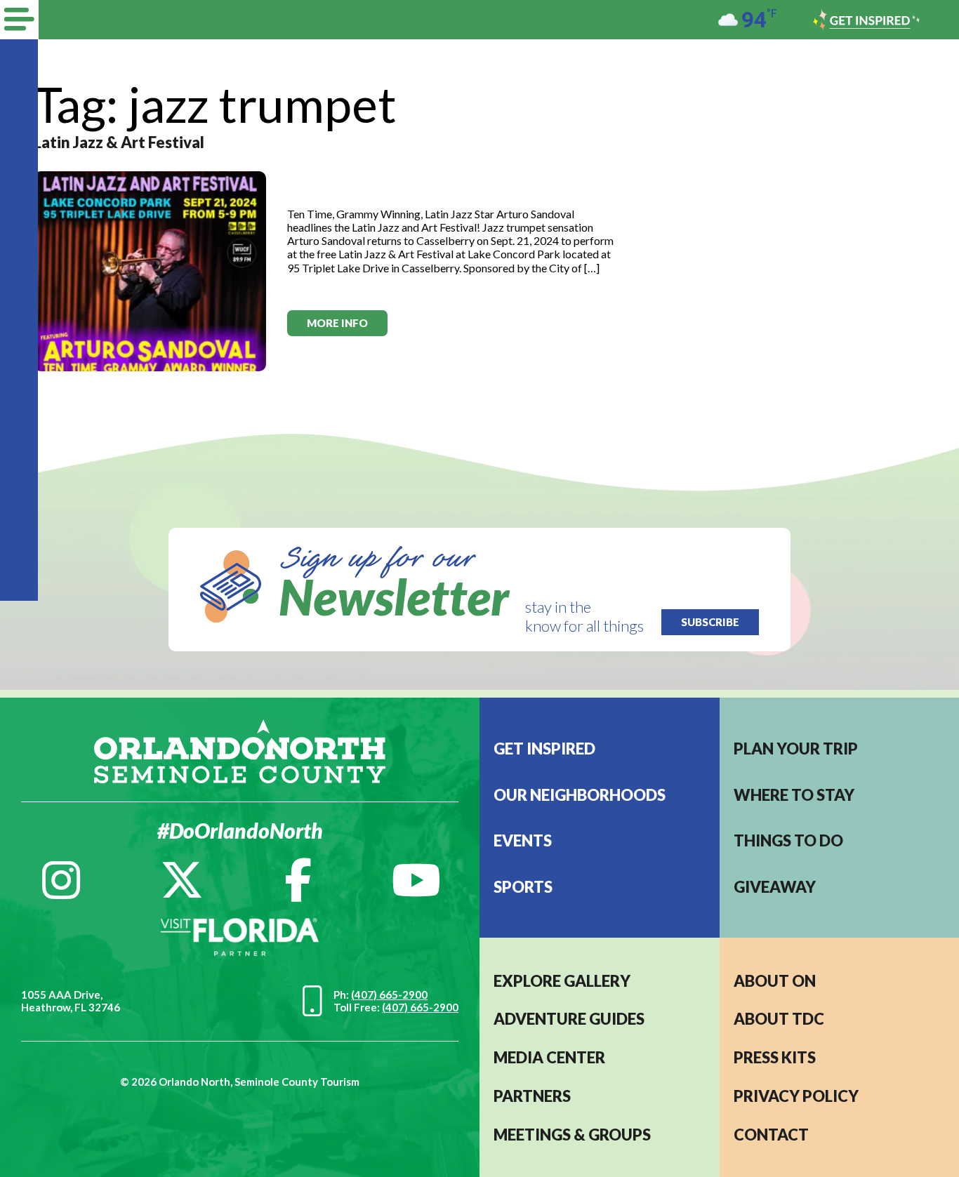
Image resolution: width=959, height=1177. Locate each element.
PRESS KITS (775, 1057)
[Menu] (19, 19)
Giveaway (775, 886)
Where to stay (794, 794)
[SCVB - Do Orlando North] (239, 750)
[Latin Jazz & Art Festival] (150, 270)
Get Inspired (544, 748)
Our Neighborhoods (580, 794)
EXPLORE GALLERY (562, 980)
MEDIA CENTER (549, 1057)
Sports (523, 886)
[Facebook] (298, 880)
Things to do (788, 840)
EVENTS (523, 840)
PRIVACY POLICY (796, 1095)
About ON (775, 980)
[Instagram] (61, 880)
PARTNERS (532, 1095)
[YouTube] (416, 880)
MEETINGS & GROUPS (572, 1134)
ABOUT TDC (779, 1018)
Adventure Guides (569, 1018)
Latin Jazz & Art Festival (119, 142)
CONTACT (771, 1134)
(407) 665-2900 (389, 994)
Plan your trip (796, 748)
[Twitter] (182, 880)
